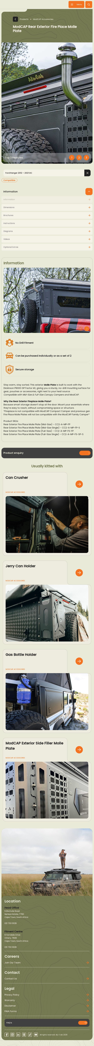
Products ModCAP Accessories (36, 19)
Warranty (10, 1000)
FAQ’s (9, 1022)
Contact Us (11, 978)
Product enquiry (13, 453)
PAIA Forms (11, 1011)
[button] (88, 4)
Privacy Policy (12, 994)
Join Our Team (13, 962)
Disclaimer (10, 1005)
